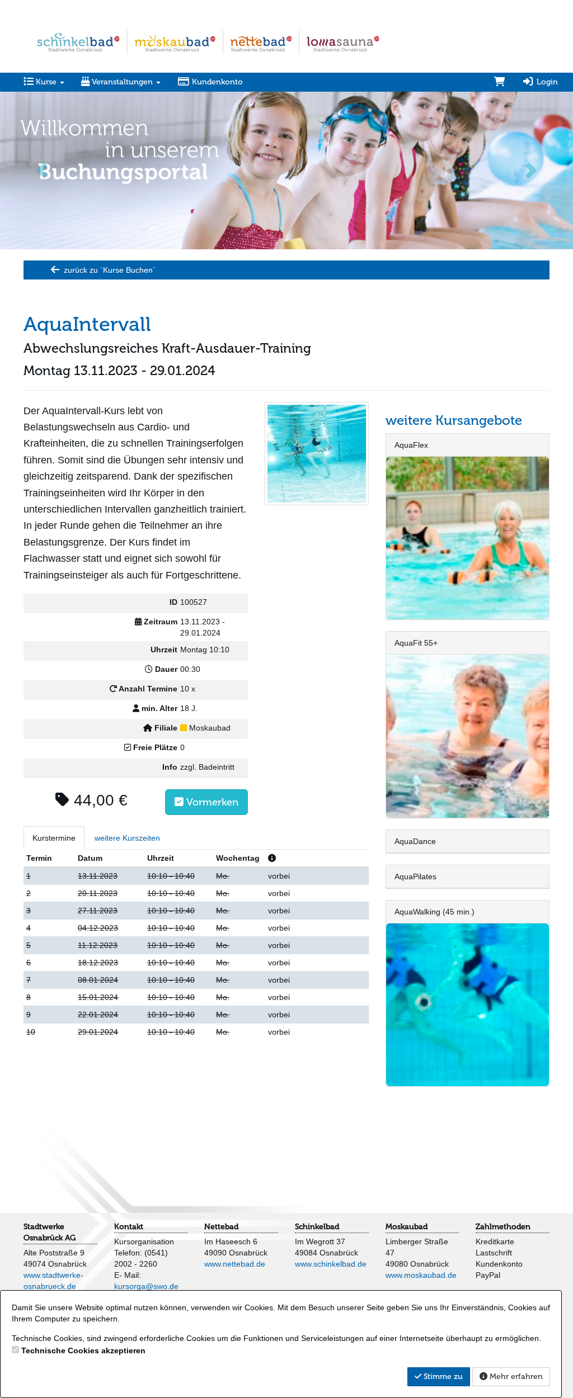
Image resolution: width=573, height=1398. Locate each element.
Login (546, 82)
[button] (43, 169)
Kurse (46, 82)
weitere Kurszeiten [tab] (127, 837)
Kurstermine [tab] (54, 837)
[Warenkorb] (500, 82)
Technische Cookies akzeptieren (83, 1350)
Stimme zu (442, 1376)
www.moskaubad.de (421, 1275)
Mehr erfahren (515, 1376)
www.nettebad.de (234, 1263)
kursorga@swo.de (146, 1286)
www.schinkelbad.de (331, 1263)
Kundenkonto (216, 82)
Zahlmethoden (503, 1226)
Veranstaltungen (122, 82)
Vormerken (211, 802)
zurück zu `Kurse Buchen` (109, 270)
